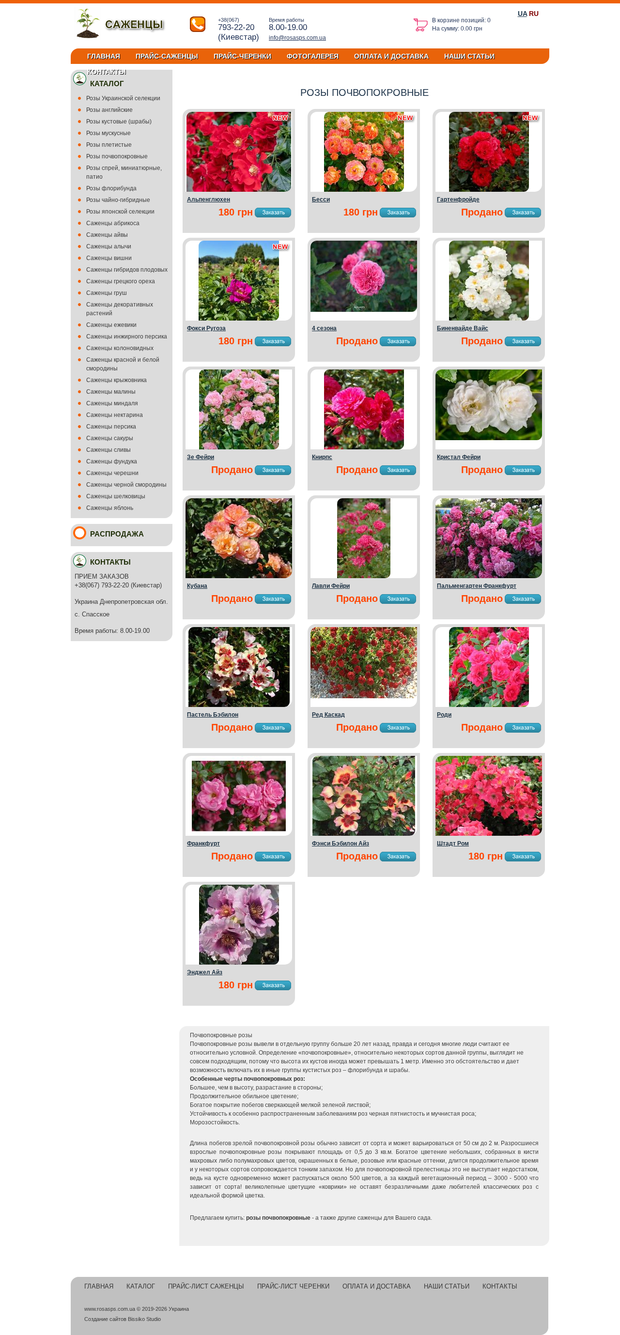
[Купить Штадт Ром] (488, 833)
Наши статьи (469, 56)
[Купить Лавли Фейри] (363, 576)
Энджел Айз (204, 972)
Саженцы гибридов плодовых (127, 269)
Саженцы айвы (107, 234)
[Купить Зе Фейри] (239, 447)
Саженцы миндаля (112, 403)
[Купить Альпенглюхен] (238, 189)
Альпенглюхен (208, 199)
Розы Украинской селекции (123, 98)
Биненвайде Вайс (462, 328)
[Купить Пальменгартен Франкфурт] (488, 576)
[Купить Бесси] (364, 189)
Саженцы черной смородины (126, 484)
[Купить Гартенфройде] (489, 189)
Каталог (140, 1286)
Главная (103, 56)
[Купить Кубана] (239, 576)
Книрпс (322, 457)
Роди (444, 714)
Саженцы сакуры (109, 438)
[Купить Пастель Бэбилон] (239, 705)
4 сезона (324, 328)
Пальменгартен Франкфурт (476, 586)
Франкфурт (203, 843)
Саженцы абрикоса (113, 223)
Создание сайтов (105, 1319)
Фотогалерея (313, 56)
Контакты (106, 72)
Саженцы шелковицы (115, 496)
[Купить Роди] (489, 705)
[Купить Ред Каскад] (363, 696)
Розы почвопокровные (117, 156)
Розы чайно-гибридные (118, 200)
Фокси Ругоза (206, 328)
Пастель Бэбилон (212, 714)
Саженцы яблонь (109, 508)
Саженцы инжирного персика (126, 336)
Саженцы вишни (109, 258)
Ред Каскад (328, 714)
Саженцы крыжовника (116, 380)
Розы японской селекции (120, 211)
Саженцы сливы (108, 449)
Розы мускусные (108, 133)
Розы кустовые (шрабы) (119, 121)
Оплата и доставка (391, 56)
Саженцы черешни (112, 473)
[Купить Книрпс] (364, 447)
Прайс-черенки (242, 56)
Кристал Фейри (458, 457)
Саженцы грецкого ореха (120, 281)
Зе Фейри (200, 457)
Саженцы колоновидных (120, 348)
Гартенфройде (458, 199)
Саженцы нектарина (114, 415)
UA (522, 13)
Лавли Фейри (331, 586)
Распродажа (117, 534)
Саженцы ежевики (111, 325)
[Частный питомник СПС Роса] (123, 39)
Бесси (321, 199)
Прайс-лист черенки (293, 1286)
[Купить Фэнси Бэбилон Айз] (363, 833)
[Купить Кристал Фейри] (488, 438)
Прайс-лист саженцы (206, 1286)
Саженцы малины (111, 391)
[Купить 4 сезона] (363, 310)
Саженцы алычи (108, 246)
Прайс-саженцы (167, 56)
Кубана (197, 586)
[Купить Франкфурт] (239, 833)
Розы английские (109, 110)
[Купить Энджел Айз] (239, 962)
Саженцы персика (111, 426)
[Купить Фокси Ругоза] (239, 318)
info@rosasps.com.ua (297, 37)
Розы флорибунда (111, 188)
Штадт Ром (453, 843)
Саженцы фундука (111, 461)
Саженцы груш (106, 293)
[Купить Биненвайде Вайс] (489, 318)
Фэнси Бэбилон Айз (340, 843)
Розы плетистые (109, 144)
